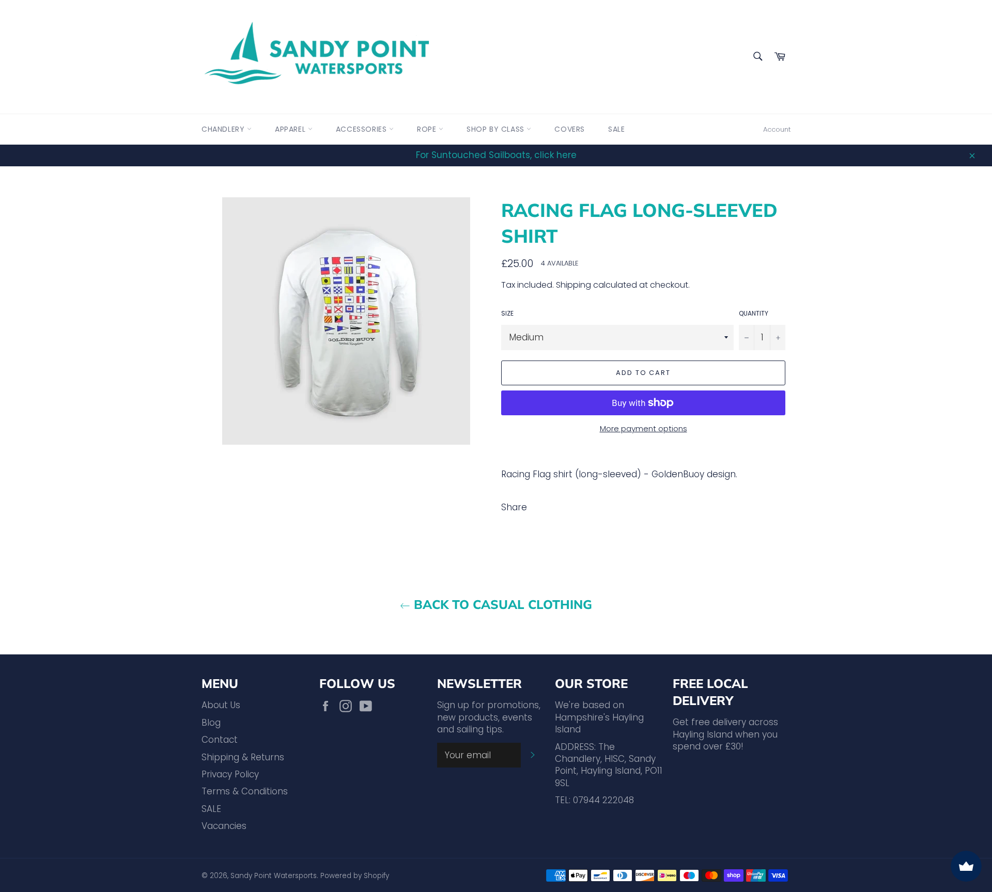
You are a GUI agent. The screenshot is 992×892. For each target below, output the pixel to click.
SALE (211, 809)
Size (507, 313)
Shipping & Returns (243, 757)
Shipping (573, 285)
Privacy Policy (230, 774)
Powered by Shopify (354, 876)
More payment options (643, 429)
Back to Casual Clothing (501, 604)
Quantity (753, 313)
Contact (220, 739)
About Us (221, 705)
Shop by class (496, 129)
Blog (211, 722)
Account (777, 129)
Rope (428, 129)
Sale (616, 129)
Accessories (362, 129)
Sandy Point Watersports (273, 876)
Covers (569, 129)
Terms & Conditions (245, 791)
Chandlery (224, 129)
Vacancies (224, 826)
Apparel (291, 129)
